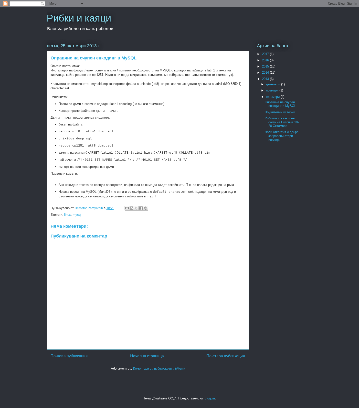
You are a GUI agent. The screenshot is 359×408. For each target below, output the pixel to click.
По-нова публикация (69, 356)
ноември (272, 90)
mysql (77, 214)
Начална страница (147, 356)
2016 (266, 60)
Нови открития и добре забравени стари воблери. (281, 135)
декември (273, 84)
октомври (273, 97)
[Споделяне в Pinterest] (145, 208)
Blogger (209, 398)
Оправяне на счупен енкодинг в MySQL (280, 104)
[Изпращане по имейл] (127, 208)
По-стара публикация (225, 356)
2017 (266, 54)
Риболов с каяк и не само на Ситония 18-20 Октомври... (282, 122)
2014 (266, 72)
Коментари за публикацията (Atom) (159, 368)
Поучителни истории (280, 112)
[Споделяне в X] (136, 208)
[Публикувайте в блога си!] (131, 208)
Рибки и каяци (79, 18)
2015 (266, 66)
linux (67, 214)
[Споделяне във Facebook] (140, 208)
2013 (266, 79)
